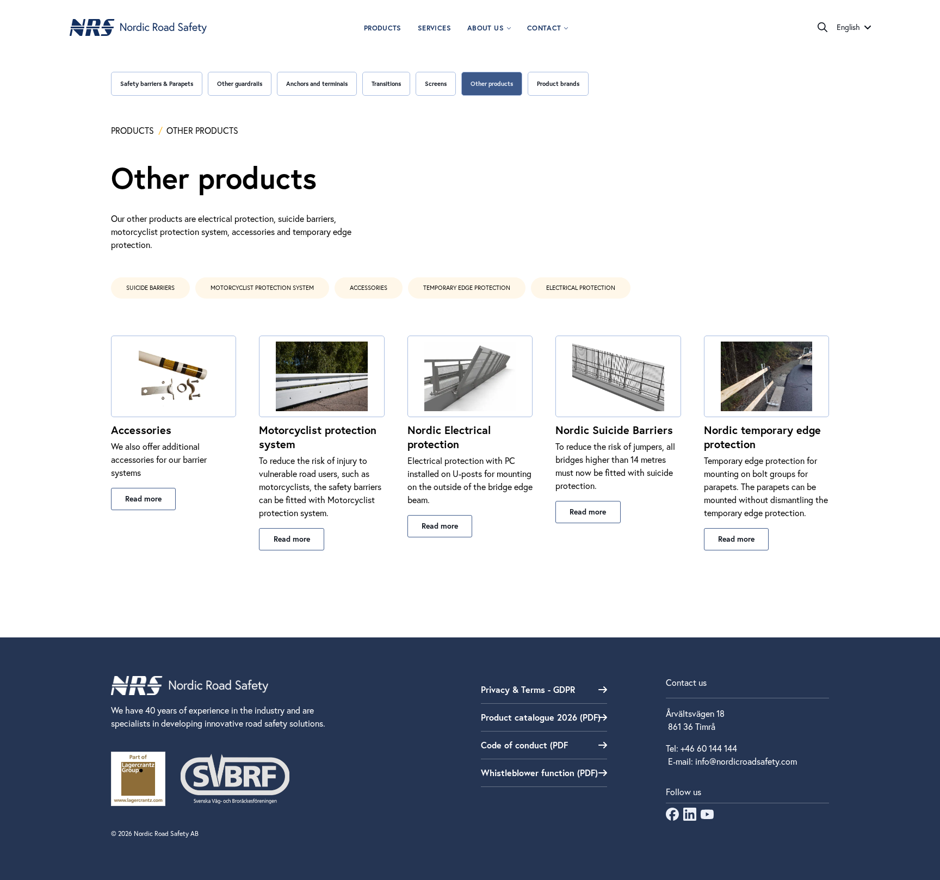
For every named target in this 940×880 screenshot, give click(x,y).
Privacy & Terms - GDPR (528, 689)
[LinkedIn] (689, 817)
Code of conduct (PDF (524, 745)
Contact (544, 28)
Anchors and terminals (317, 83)
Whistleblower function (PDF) (539, 772)
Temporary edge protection (466, 288)
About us (485, 28)
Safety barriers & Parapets (156, 83)
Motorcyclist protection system (262, 288)
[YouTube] (707, 817)
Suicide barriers (150, 288)
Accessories (368, 288)
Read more (143, 499)
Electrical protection (580, 288)
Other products (492, 83)
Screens (436, 83)
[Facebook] (672, 817)
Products (382, 28)
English (848, 27)
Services (434, 28)
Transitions (386, 83)
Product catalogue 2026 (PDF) (541, 717)
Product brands (558, 83)
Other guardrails (239, 83)
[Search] (822, 27)
